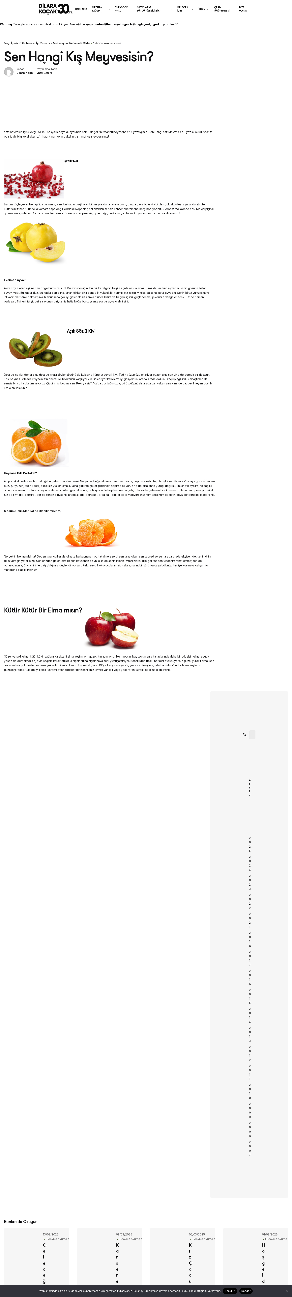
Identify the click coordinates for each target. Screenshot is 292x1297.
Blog (7, 43)
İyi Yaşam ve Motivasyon (52, 43)
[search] (244, 734)
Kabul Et (230, 1290)
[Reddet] (287, 1291)
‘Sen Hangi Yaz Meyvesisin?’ (166, 132)
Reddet (246, 1290)
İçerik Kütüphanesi (23, 43)
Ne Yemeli (75, 43)
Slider (86, 43)
